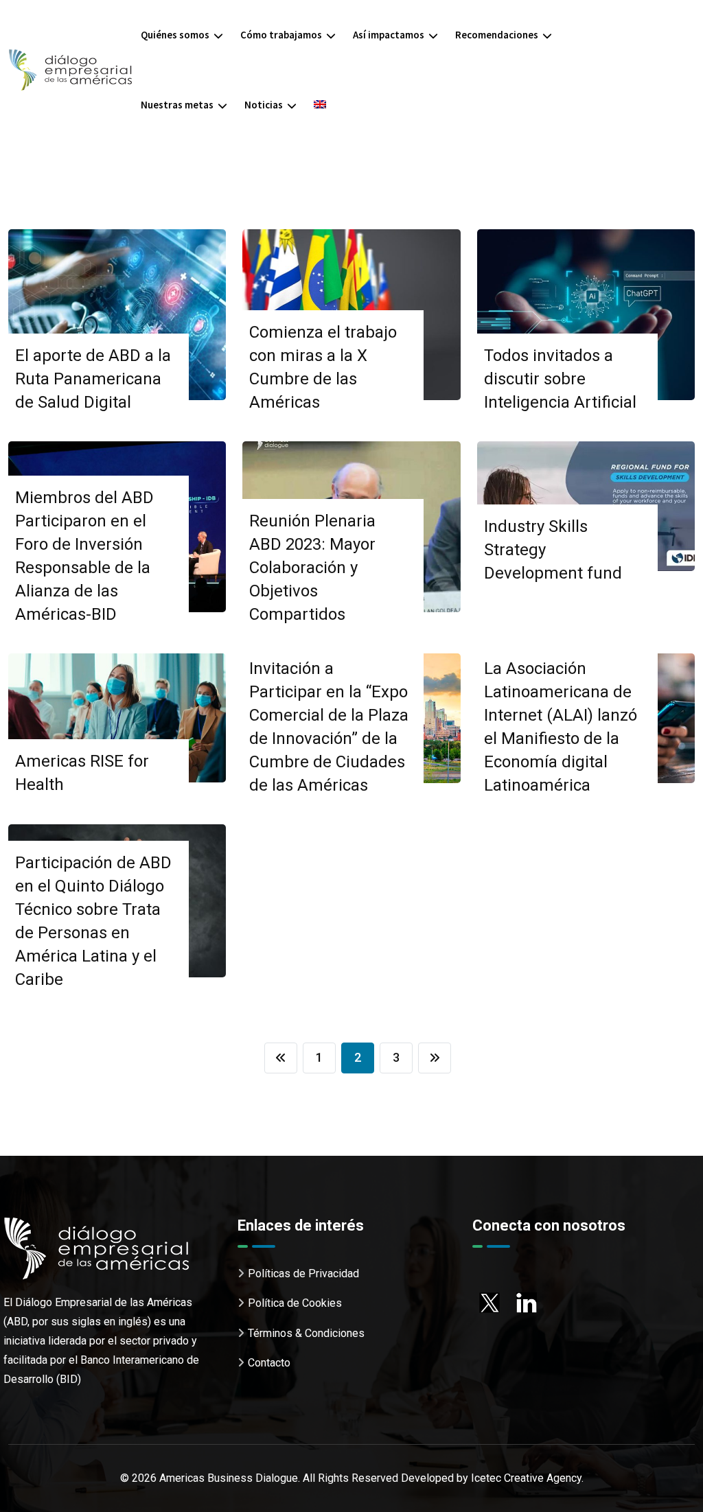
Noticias (263, 104)
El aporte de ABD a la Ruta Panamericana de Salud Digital (93, 379)
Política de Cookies (295, 1303)
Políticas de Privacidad (303, 1273)
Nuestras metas (177, 104)
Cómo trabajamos (281, 34)
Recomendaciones (496, 34)
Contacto (269, 1362)
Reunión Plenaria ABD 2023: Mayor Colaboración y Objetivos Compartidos (312, 567)
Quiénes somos (175, 34)
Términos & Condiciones (306, 1333)
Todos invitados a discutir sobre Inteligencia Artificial (560, 379)
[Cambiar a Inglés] (320, 105)
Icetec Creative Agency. (527, 1478)
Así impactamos (388, 34)
